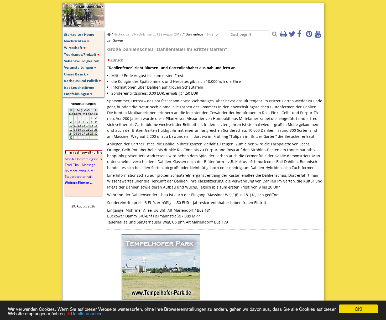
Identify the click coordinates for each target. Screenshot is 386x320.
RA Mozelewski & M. (79, 171)
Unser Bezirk (75, 74)
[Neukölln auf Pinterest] (310, 35)
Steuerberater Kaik (78, 176)
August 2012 (172, 34)
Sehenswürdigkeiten (82, 61)
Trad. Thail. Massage (80, 164)
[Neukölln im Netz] (83, 25)
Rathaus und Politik (81, 80)
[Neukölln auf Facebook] (301, 35)
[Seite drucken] (284, 35)
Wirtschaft (73, 47)
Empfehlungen (76, 94)
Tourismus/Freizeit (80, 54)
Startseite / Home (79, 34)
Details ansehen (86, 313)
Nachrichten (75, 41)
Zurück (117, 60)
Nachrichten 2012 (147, 34)
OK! (358, 309)
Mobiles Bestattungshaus (83, 159)
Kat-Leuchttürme (79, 87)
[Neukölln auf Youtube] (318, 35)
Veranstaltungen (78, 67)
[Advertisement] (202, 15)
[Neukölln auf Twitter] (292, 35)
